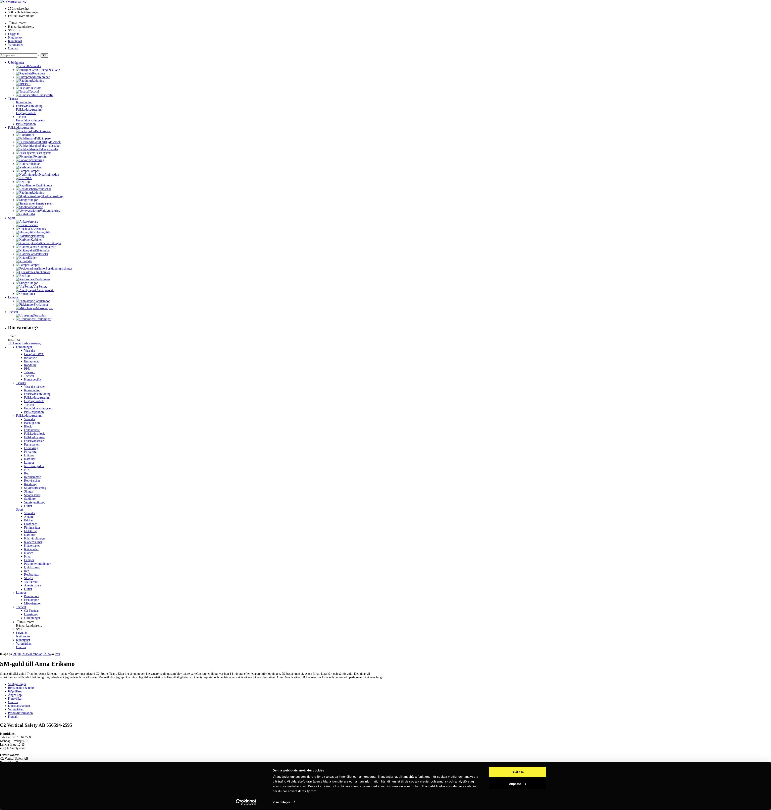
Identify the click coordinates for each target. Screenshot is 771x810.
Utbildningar (16, 62)
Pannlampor (31, 596)
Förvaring (30, 451)
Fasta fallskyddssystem (30, 120)
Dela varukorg (31, 343)
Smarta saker (32, 495)
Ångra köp (15, 695)
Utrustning (31, 614)
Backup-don (32, 422)
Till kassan (14, 343)
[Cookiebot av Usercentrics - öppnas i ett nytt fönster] (246, 802)
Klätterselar (31, 549)
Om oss (13, 48)
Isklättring (30, 531)
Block (28, 426)
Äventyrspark (32, 585)
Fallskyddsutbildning (29, 106)
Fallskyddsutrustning (29, 109)
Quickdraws (32, 567)
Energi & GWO (34, 354)
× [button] (39, 55)
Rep (26, 473)
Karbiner (29, 459)
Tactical (21, 116)
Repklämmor (32, 477)
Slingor (28, 491)
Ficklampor (31, 599)
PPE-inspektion (26, 124)
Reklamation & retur (21, 687)
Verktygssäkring (34, 502)
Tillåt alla (517, 772)
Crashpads (30, 524)
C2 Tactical (31, 610)
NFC (27, 469)
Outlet (28, 506)
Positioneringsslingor (37, 563)
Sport (11, 218)
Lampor (13, 297)
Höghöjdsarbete (26, 113)
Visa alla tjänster (34, 386)
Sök (44, 55)
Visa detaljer (281, 802)
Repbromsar (32, 574)
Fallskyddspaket (34, 437)
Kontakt (13, 716)
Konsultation (24, 102)
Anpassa (515, 783)
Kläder (28, 553)
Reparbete (30, 357)
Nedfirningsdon (34, 466)
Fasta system (32, 444)
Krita (27, 556)
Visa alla (29, 350)
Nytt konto (15, 37)
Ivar (57, 654)
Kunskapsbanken (19, 705)
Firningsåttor (32, 527)
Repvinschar (32, 480)
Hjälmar (29, 455)
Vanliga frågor (17, 684)
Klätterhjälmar (33, 542)
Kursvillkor (15, 698)
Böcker (28, 520)
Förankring (31, 448)
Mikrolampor (32, 603)
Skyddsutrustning (35, 487)
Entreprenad (32, 361)
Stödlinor (30, 498)
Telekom (29, 372)
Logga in (13, 34)
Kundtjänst (15, 41)
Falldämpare (32, 430)
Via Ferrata (31, 581)
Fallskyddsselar (34, 441)
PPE (27, 368)
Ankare (29, 516)
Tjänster (13, 98)
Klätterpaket (32, 545)
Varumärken (15, 44)
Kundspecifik (32, 379)
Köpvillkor (15, 691)
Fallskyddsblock (34, 433)
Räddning (30, 365)
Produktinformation (20, 713)
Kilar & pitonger (34, 538)
